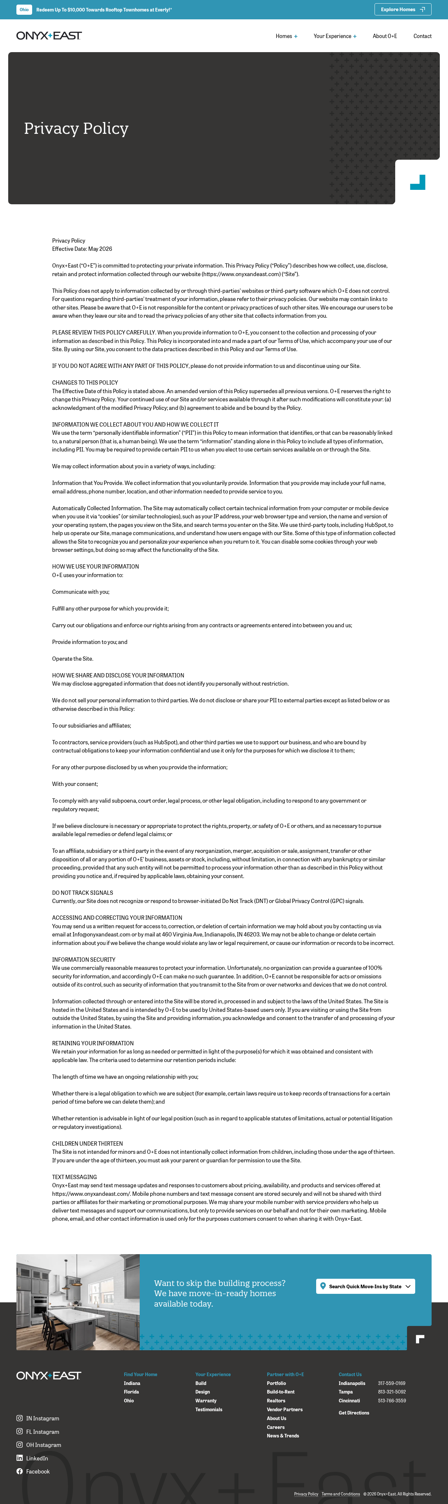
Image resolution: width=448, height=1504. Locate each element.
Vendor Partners (285, 1409)
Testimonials (208, 1409)
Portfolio (276, 1383)
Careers (276, 1427)
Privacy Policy (306, 1494)
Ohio (129, 1400)
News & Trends (283, 1435)
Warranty (205, 1400)
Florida (131, 1391)
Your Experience (333, 36)
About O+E (385, 36)
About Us (276, 1418)
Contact (423, 36)
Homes (284, 36)
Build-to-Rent (281, 1391)
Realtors (276, 1400)
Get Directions (354, 1412)
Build (200, 1383)
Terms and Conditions (341, 1494)
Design (202, 1391)
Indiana (132, 1383)
